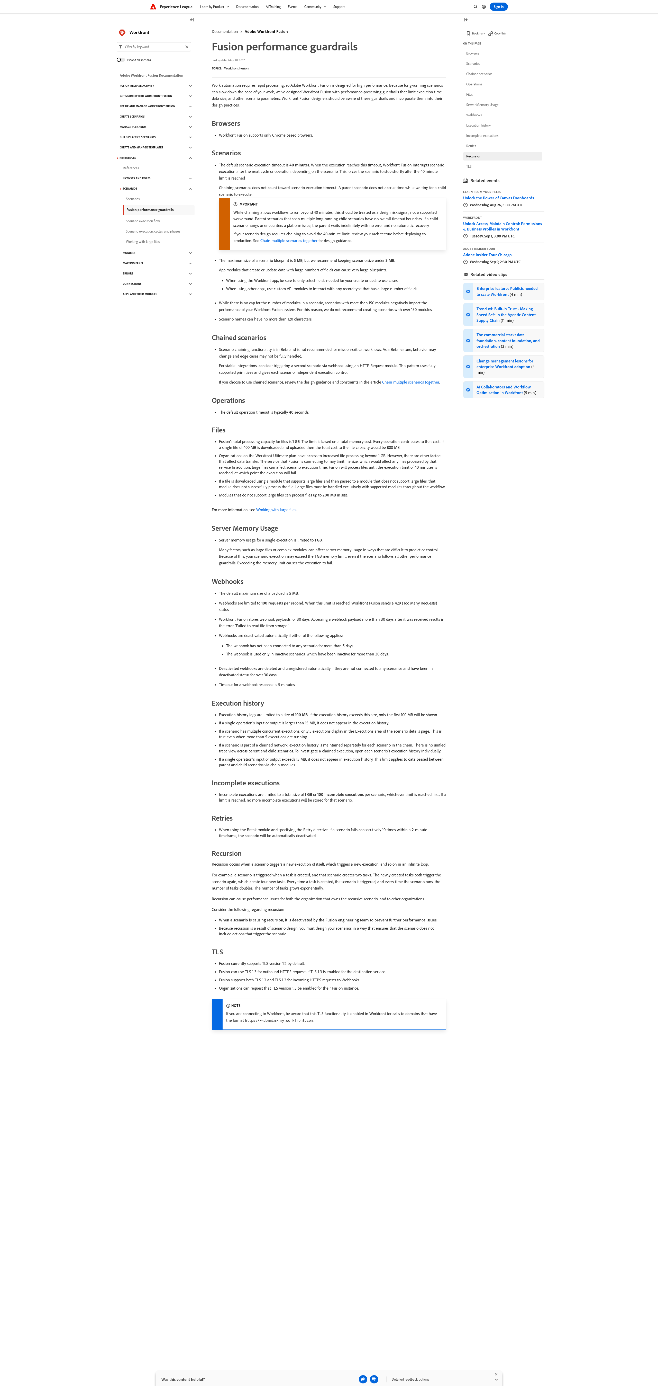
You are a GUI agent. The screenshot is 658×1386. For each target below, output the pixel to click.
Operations (474, 84)
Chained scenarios (479, 74)
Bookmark (478, 33)
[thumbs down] (374, 1379)
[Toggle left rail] (192, 20)
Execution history (478, 125)
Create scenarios (132, 117)
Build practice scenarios (138, 137)
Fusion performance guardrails (150, 209)
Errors (128, 274)
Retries (471, 146)
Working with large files (276, 509)
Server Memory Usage (482, 104)
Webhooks (474, 115)
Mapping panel (133, 263)
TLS (469, 166)
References (128, 158)
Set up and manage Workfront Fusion (147, 106)
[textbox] (154, 46)
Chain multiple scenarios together (288, 240)
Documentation (225, 31)
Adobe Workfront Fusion (266, 31)
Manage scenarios (133, 127)
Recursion (473, 156)
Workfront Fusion (236, 68)
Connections (132, 284)
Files (469, 94)
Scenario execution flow (143, 221)
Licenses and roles (137, 178)
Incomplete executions (482, 135)
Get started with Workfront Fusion (146, 96)
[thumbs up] (363, 1379)
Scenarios (130, 189)
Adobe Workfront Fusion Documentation (151, 75)
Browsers (472, 53)
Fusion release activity (137, 86)
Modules (129, 253)
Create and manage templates (141, 147)
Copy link (500, 33)
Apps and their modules (140, 294)
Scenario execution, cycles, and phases (153, 231)
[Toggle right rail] (465, 20)
